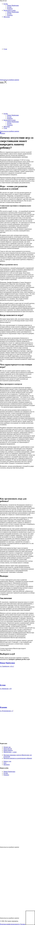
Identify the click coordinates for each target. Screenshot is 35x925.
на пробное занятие (9, 80)
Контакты (7, 764)
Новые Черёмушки (13, 5)
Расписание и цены (10, 10)
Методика (7, 17)
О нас (5, 49)
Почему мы (7, 747)
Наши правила (8, 750)
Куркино (10, 8)
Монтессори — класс (10, 752)
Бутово (9, 7)
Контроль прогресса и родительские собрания (18, 758)
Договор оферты (25, 924)
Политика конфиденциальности (10, 924)
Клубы (6, 4)
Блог (5, 763)
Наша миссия (8, 748)
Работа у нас (7, 761)
